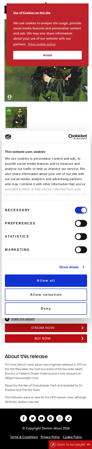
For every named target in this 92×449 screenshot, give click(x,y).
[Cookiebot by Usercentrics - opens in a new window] (68, 137)
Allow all (46, 280)
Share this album (22, 319)
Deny (46, 308)
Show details (69, 267)
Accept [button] (47, 55)
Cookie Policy (72, 437)
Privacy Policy (50, 437)
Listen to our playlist (71, 444)
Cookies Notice (64, 194)
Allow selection (46, 294)
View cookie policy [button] (42, 44)
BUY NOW (43, 338)
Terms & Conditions (24, 437)
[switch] (81, 223)
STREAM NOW (43, 328)
